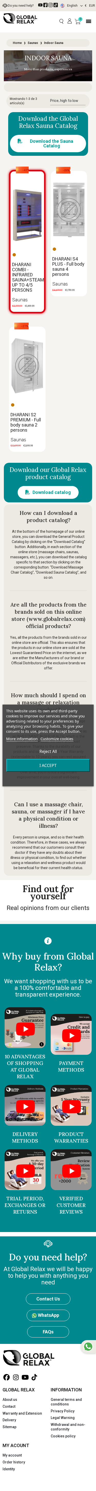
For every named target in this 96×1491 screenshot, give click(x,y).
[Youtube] (25, 1377)
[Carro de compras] (77, 21)
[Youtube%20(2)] (40, 5)
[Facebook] (45, 5)
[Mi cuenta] (69, 21)
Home (17, 43)
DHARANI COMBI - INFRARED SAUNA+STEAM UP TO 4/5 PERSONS (28, 277)
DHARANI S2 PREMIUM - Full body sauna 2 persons (25, 422)
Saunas (33, 43)
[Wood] (14, 255)
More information (22, 738)
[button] (61, 21)
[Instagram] (50, 5)
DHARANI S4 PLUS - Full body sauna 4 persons (68, 266)
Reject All (48, 751)
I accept (48, 765)
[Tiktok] (56, 5)
